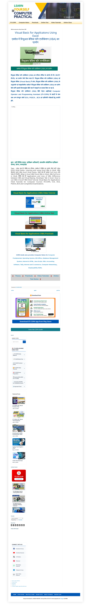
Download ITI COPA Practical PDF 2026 (18, 433)
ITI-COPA (13, 22)
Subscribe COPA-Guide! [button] (35, 329)
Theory (18, 276)
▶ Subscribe (19, 479)
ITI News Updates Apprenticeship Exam (19, 586)
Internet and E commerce (32, 264)
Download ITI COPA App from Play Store (35, 321)
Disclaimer (14, 583)
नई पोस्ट (12, 290)
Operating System (28, 258)
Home (14, 594)
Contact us (14, 584)
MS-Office (38, 258)
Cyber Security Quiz (18, 460)
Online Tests (39, 594)
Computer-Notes (24, 22)
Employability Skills (35, 268)
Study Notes (21, 594)
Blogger (62, 598)
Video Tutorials (43, 276)
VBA (44, 261)
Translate (20, 519)
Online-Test (44, 22)
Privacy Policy (14, 582)
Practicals (35, 22)
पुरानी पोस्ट (58, 290)
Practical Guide (30, 594)
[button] (13, 11)
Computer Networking (49, 264)
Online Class (68, 22)
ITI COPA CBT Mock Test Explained (18, 420)
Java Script (38, 261)
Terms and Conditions (16, 580)
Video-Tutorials (56, 22)
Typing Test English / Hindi (18, 447)
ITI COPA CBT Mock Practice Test (18, 406)
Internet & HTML (28, 261)
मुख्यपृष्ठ (35, 290)
